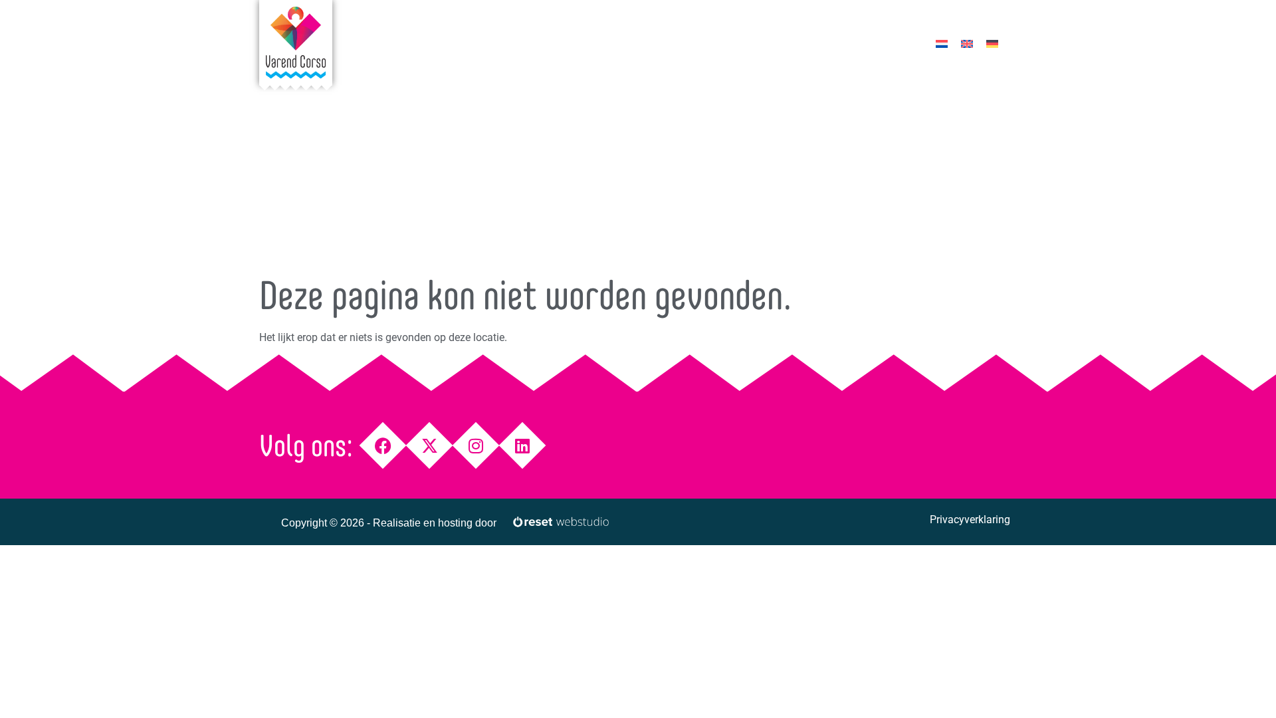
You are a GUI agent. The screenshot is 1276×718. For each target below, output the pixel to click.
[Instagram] (476, 445)
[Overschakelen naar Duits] (992, 44)
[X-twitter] (429, 445)
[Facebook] (383, 445)
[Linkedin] (522, 445)
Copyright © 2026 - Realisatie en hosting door (388, 523)
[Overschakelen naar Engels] (967, 44)
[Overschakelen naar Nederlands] (941, 44)
